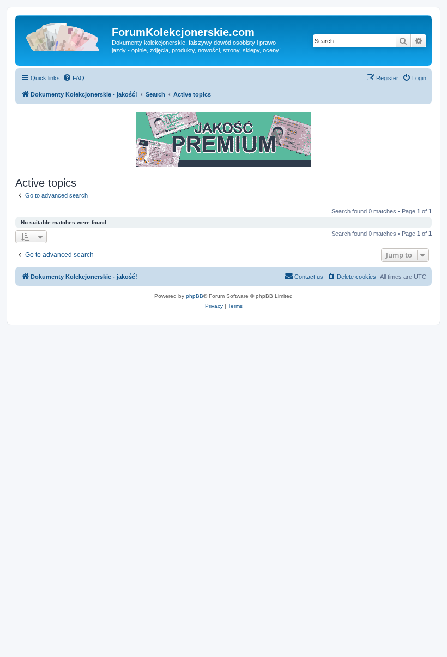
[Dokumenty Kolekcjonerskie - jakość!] (65, 35)
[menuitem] (73, 78)
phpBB (194, 296)
